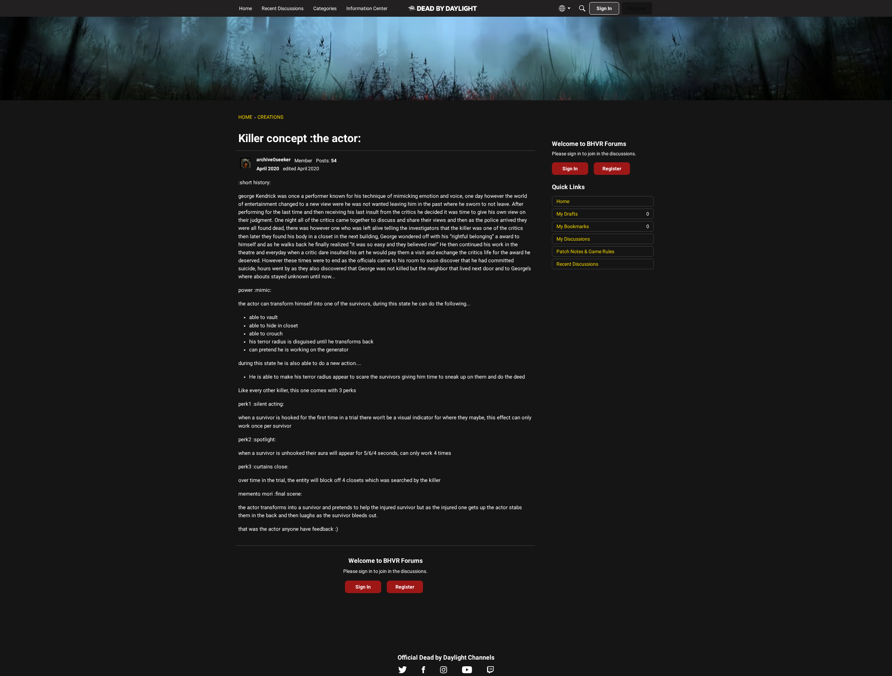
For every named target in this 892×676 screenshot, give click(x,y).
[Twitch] (490, 671)
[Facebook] (423, 671)
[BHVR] (443, 8)
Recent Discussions (577, 264)
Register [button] (404, 587)
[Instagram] (443, 671)
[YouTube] (467, 671)
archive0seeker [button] (273, 159)
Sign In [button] (363, 587)
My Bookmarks (602, 226)
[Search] (582, 8)
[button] (245, 163)
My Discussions (573, 239)
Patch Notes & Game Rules (585, 251)
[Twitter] (402, 671)
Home (562, 201)
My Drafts (602, 214)
